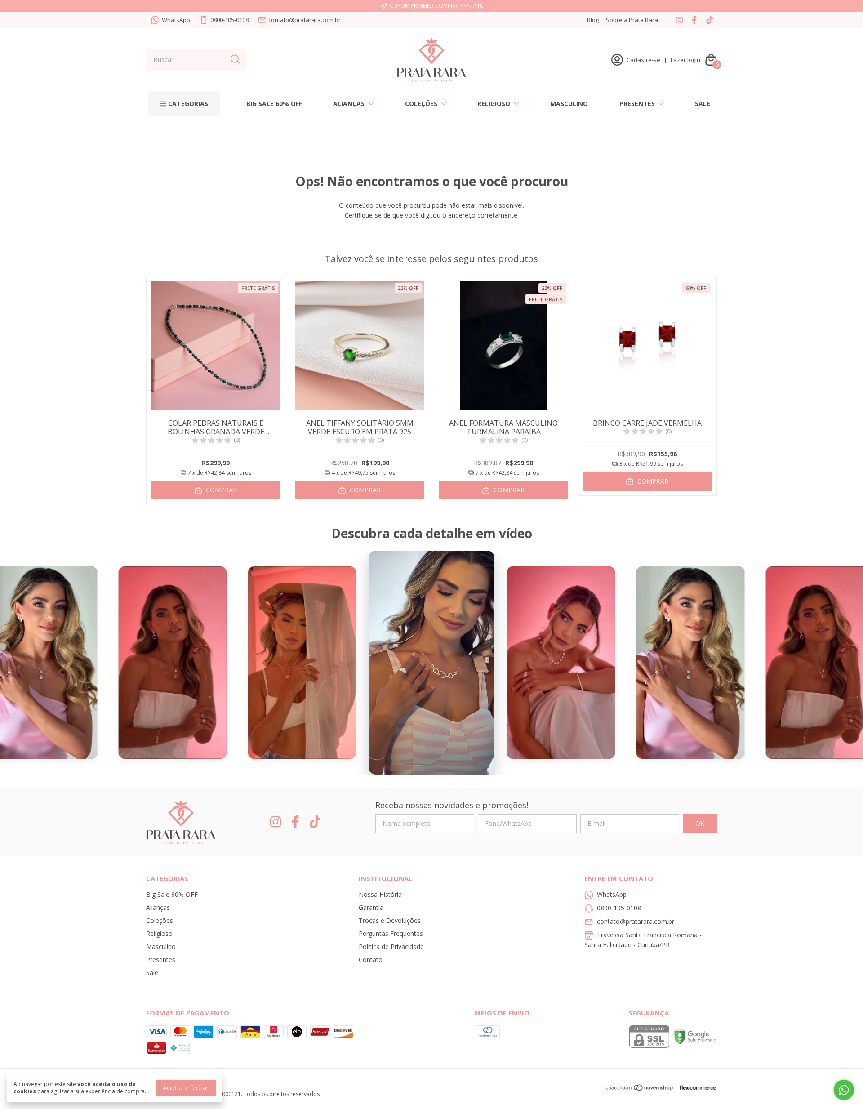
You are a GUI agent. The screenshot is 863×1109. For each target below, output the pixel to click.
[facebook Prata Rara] (694, 19)
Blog (593, 20)
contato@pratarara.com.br (304, 20)
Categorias (188, 103)
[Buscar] (234, 59)
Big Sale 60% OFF (274, 103)
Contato (371, 959)
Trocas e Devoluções (390, 920)
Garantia (371, 907)
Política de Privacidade (391, 946)
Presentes (637, 103)
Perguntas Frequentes (391, 933)
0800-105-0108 (229, 20)
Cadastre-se (643, 60)
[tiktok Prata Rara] (709, 19)
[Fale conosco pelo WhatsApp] (844, 1090)
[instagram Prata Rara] (679, 19)
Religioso (493, 103)
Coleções (421, 103)
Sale (702, 103)
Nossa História (380, 894)
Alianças (349, 103)
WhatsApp (176, 20)
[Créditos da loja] (695, 1087)
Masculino (569, 103)
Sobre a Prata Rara (632, 20)
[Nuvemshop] (639, 1089)
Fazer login (685, 60)
